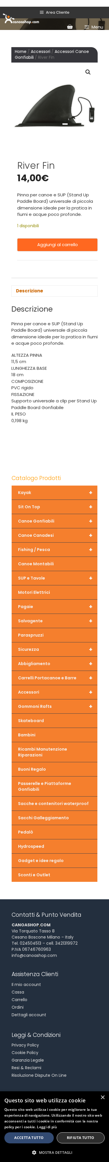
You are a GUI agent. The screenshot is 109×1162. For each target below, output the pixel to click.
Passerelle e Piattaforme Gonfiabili (44, 786)
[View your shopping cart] (69, 27)
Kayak (55, 492)
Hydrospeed (31, 846)
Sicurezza (55, 649)
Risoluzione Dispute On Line (39, 1075)
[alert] (54, 1126)
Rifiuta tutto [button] (80, 1137)
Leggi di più (47, 1126)
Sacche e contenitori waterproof (53, 803)
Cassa (18, 992)
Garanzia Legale (28, 1060)
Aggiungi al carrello (57, 244)
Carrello (19, 1000)
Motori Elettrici (34, 592)
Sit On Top (55, 507)
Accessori (40, 51)
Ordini (18, 1007)
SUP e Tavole (55, 578)
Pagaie (55, 607)
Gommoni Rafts (55, 706)
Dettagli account (29, 1015)
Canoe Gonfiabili (55, 521)
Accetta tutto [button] (29, 1137)
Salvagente (55, 621)
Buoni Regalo (32, 769)
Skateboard (31, 721)
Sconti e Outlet (34, 875)
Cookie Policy (25, 1053)
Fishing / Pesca (55, 550)
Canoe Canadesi (55, 535)
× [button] (102, 1097)
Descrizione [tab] (29, 291)
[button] (88, 72)
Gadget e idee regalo (41, 860)
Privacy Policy (25, 1045)
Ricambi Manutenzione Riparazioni (42, 752)
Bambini (26, 735)
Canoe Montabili (36, 564)
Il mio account (26, 984)
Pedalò (25, 832)
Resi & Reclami (26, 1068)
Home (20, 51)
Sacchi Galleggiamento (43, 818)
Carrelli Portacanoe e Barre (55, 678)
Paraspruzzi (31, 635)
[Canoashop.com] (21, 18)
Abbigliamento (55, 664)
